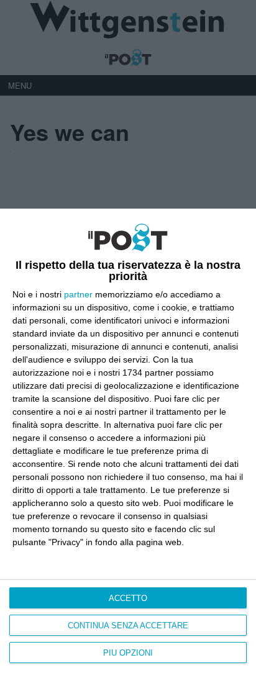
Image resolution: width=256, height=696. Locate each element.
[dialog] (128, 452)
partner (78, 294)
